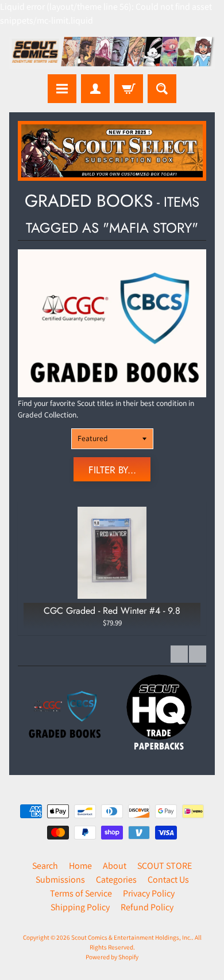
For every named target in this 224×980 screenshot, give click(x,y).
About (114, 866)
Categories (116, 879)
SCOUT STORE (164, 866)
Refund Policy (147, 907)
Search (45, 866)
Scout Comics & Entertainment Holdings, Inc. (131, 937)
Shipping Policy (80, 907)
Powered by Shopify (112, 957)
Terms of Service (81, 893)
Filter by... (112, 470)
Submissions (60, 879)
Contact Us (168, 879)
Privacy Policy (149, 893)
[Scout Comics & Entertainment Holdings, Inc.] (112, 53)
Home (80, 866)
